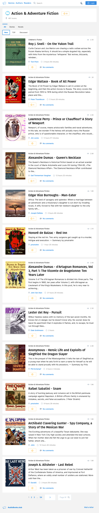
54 (41, 497)
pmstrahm (35, 245)
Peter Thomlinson (37, 99)
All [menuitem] (5, 27)
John (33, 445)
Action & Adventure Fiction (39, 77)
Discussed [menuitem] (23, 32)
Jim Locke (35, 138)
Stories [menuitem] (12, 27)
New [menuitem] (6, 32)
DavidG (33, 483)
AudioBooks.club (14, 507)
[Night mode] (81, 3)
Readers (27, 3)
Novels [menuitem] (20, 27)
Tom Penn (35, 62)
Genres (11, 3)
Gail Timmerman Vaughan (41, 175)
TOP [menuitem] (13, 32)
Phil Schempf (36, 369)
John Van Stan (36, 293)
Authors (19, 3)
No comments (48, 67)
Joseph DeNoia (37, 213)
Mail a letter (89, 507)
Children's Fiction (35, 40)
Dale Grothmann (37, 330)
